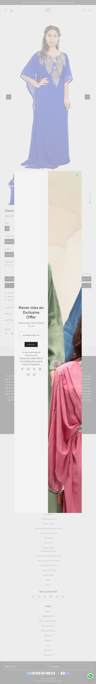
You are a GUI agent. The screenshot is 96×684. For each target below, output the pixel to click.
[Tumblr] (34, 369)
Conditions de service (31, 361)
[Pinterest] (40, 369)
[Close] (77, 175)
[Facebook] (22, 369)
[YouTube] (28, 375)
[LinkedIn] (34, 375)
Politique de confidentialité (30, 358)
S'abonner (31, 344)
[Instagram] (28, 369)
